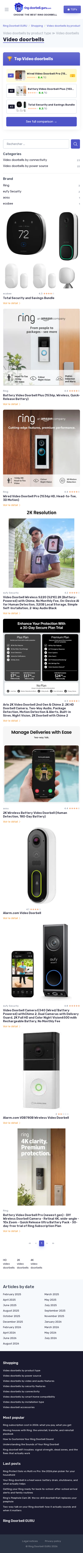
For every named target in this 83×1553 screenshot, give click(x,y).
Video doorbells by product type (21, 1370)
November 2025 (54, 1316)
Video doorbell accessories (19, 1407)
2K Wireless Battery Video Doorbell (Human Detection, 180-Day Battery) (35, 814)
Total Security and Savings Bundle (28, 298)
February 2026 (12, 1327)
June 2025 (10, 1305)
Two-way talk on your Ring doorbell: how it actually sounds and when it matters (39, 1508)
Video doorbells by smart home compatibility (29, 1396)
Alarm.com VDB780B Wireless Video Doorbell (36, 1118)
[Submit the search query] (75, 144)
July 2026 (51, 1338)
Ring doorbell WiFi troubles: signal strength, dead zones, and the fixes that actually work (40, 1451)
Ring (6, 185)
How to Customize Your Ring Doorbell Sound (28, 1439)
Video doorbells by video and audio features (28, 1381)
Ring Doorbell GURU (15, 25)
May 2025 (50, 1299)
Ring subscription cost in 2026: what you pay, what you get (37, 1425)
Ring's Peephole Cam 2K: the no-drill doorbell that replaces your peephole (40, 1499)
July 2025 (51, 1305)
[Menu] (7, 9)
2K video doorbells (23, 1263)
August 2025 (11, 1310)
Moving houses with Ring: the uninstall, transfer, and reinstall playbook (38, 1432)
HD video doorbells (9, 1263)
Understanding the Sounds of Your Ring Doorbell (31, 1444)
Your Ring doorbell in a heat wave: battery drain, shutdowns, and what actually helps (40, 1482)
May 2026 (50, 1332)
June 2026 (10, 1338)
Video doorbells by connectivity (25, 160)
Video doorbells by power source (25, 166)
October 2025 (11, 1316)
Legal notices (30, 1541)
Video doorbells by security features (24, 1386)
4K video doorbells (36, 1263)
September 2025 (55, 1310)
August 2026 (11, 1343)
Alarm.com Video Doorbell (22, 913)
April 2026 (9, 1332)
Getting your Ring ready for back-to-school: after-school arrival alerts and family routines (40, 1491)
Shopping (37, 25)
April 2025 (9, 1299)
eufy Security (12, 191)
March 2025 (52, 1294)
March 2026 (52, 1327)
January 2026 (53, 1321)
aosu (6, 197)
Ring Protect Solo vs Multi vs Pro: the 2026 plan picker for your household (39, 1473)
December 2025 (13, 1321)
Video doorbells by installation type (23, 1402)
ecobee (8, 203)
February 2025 (12, 1294)
